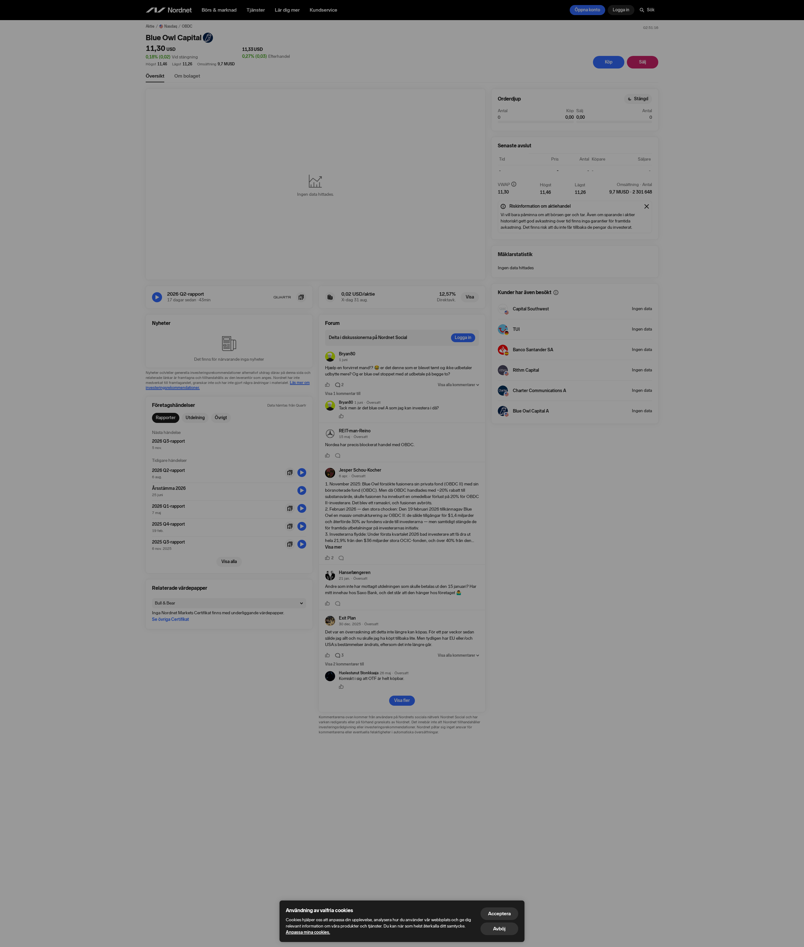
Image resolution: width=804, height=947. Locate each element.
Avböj (499, 929)
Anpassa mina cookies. (308, 932)
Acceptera (499, 914)
